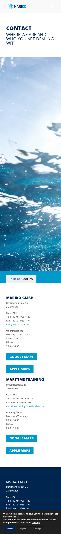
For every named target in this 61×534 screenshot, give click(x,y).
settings (36, 522)
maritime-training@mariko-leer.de (25, 406)
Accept (9, 528)
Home (16, 278)
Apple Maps (19, 369)
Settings (37, 528)
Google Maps (21, 356)
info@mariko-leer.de (17, 324)
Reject (23, 528)
